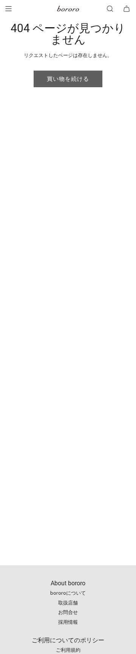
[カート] (126, 8)
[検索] (110, 8)
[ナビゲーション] (8, 8)
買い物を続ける (68, 79)
